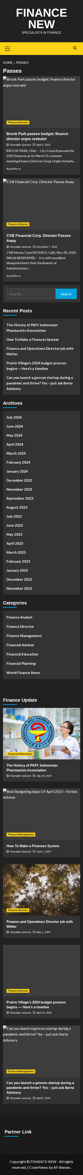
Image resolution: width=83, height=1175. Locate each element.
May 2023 (14, 534)
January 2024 (17, 471)
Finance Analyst (19, 617)
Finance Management (24, 636)
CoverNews (38, 1167)
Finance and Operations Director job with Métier (40, 351)
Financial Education (22, 654)
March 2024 (16, 453)
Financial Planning (21, 663)
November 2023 (19, 489)
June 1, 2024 (43, 851)
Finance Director (18, 122)
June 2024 (14, 426)
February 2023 (18, 561)
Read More (13, 168)
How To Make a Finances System (32, 339)
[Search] (75, 48)
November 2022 (19, 588)
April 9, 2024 (43, 1098)
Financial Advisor (20, 645)
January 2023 (17, 570)
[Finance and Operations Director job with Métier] (41, 890)
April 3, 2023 (43, 144)
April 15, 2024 (44, 1012)
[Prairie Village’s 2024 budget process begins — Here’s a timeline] (41, 970)
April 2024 (14, 444)
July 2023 (14, 516)
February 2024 (18, 462)
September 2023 (19, 498)
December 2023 (19, 480)
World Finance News (23, 673)
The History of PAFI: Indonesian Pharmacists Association (32, 327)
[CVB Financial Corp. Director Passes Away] (41, 204)
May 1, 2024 (43, 932)
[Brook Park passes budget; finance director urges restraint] (41, 102)
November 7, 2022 (46, 246)
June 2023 (14, 525)
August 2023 (16, 507)
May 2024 (14, 435)
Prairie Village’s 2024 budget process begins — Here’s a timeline (36, 366)
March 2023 (16, 552)
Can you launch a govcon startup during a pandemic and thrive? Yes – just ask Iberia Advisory (39, 383)
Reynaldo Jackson (20, 144)
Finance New (41, 18)
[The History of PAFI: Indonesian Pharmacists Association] (41, 733)
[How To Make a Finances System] (41, 814)
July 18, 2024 (43, 775)
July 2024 (14, 417)
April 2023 (14, 543)
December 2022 (19, 579)
